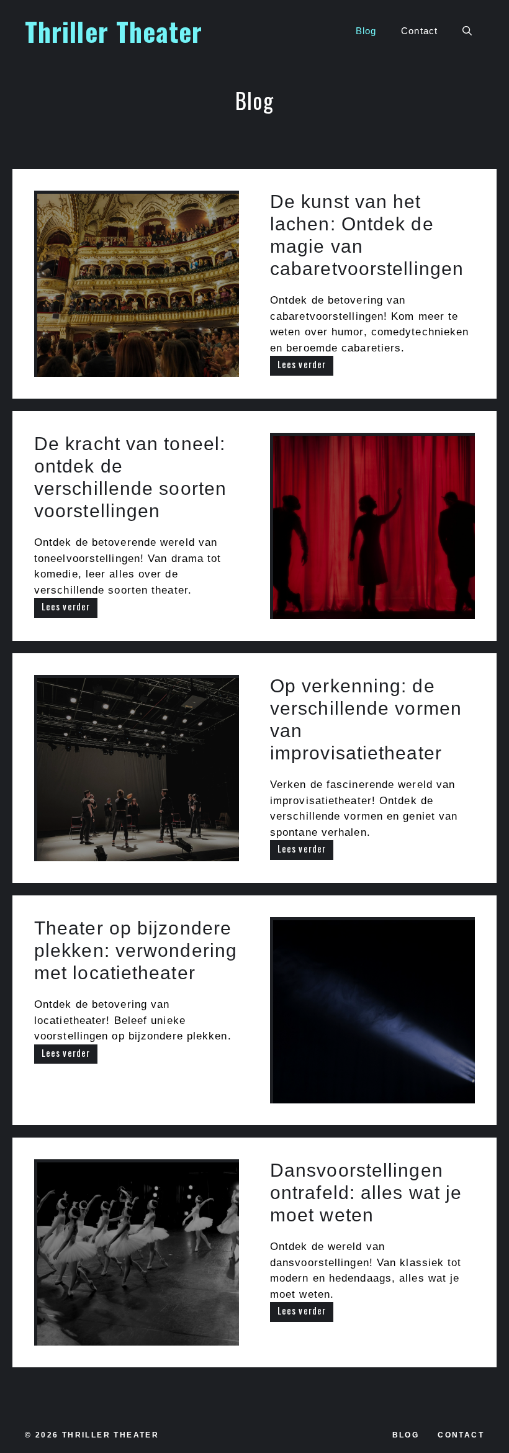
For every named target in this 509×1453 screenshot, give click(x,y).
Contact (419, 30)
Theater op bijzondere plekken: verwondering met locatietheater (135, 950)
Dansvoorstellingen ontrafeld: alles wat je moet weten (366, 1192)
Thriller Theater (114, 31)
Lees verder (301, 364)
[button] (467, 31)
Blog (366, 30)
